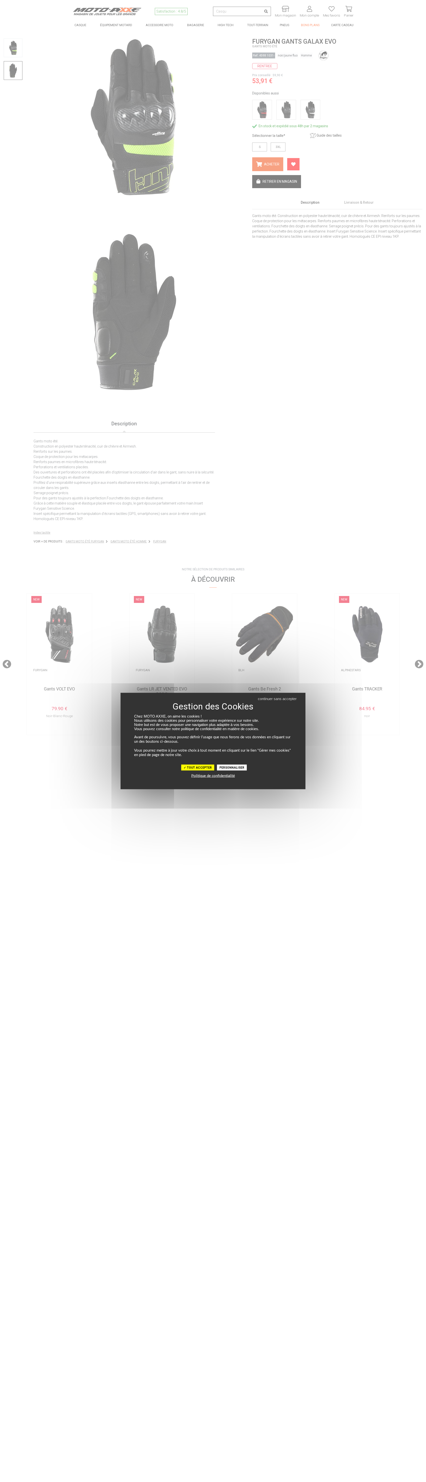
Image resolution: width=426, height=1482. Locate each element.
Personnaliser (231, 767)
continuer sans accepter (277, 699)
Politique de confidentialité (213, 776)
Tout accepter (199, 767)
